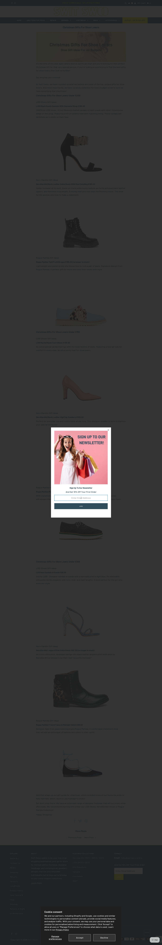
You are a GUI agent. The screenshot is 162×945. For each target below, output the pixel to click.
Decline (104, 937)
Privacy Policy (62, 929)
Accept (79, 937)
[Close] (108, 430)
